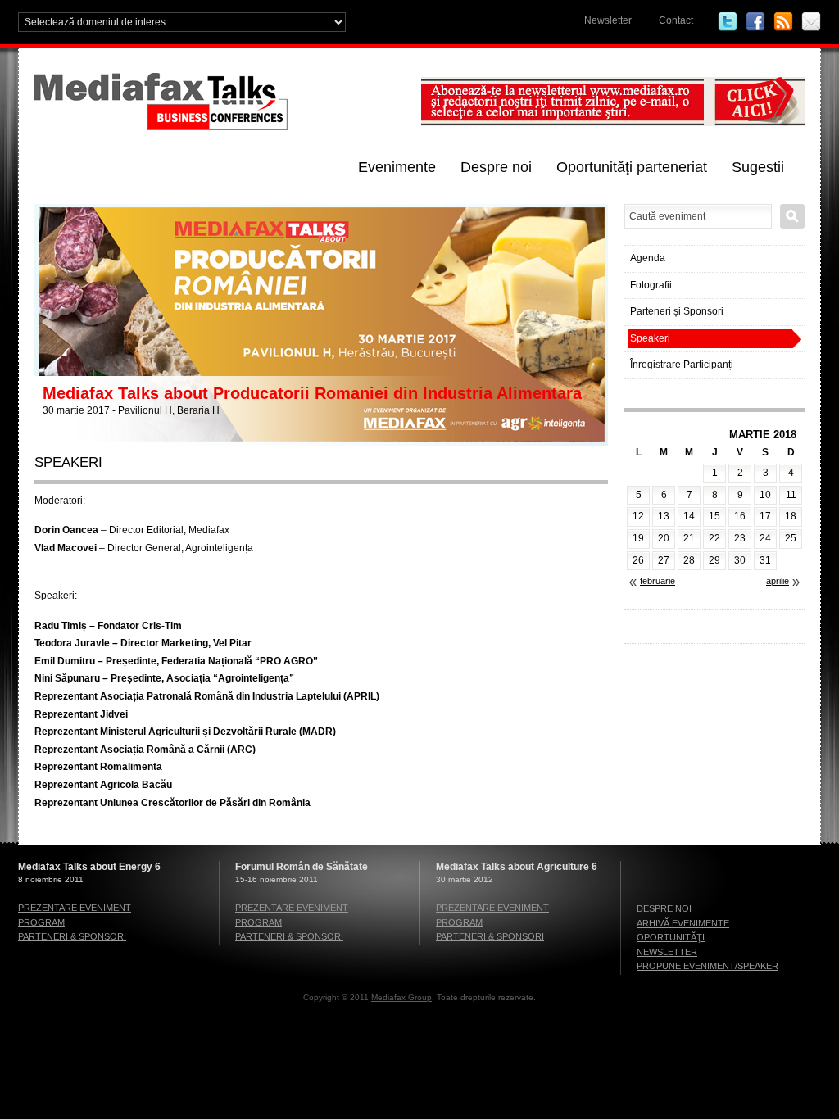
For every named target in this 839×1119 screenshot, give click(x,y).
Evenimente (397, 167)
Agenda (647, 258)
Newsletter (608, 20)
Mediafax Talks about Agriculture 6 (516, 866)
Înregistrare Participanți (681, 364)
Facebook (755, 22)
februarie (657, 581)
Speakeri (650, 338)
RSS (783, 22)
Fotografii (651, 285)
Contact (676, 20)
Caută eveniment (792, 216)
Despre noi (496, 167)
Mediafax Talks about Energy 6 (89, 866)
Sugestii (758, 167)
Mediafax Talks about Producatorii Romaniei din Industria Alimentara (312, 393)
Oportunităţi (671, 937)
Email (811, 22)
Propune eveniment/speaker (707, 966)
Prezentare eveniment (74, 908)
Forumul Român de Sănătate (301, 866)
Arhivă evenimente (683, 923)
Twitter (727, 22)
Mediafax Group (401, 997)
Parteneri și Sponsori (676, 311)
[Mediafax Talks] (222, 127)
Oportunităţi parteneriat (631, 167)
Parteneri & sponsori (72, 936)
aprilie (777, 581)
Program (41, 922)
